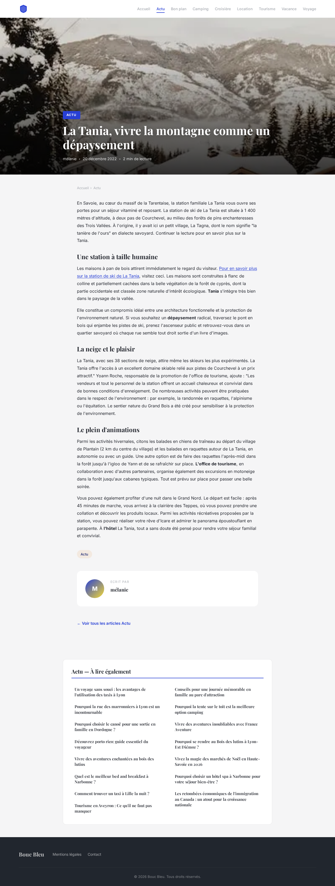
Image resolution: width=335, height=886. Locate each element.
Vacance (289, 9)
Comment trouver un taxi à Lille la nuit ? (112, 793)
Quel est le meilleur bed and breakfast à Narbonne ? (111, 779)
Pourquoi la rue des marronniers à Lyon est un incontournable (117, 709)
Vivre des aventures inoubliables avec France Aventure (216, 726)
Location (245, 9)
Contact (94, 854)
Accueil (143, 9)
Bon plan (178, 9)
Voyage (309, 9)
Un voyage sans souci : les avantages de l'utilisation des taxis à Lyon (110, 692)
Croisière (223, 9)
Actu (161, 9)
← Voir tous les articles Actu (103, 623)
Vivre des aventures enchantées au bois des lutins (114, 761)
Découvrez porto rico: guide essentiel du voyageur (111, 744)
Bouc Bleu (31, 854)
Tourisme (267, 9)
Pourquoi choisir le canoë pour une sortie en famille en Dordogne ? (115, 726)
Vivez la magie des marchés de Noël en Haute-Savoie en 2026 (217, 761)
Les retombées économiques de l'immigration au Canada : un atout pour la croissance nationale (216, 799)
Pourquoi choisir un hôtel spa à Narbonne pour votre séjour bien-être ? (217, 779)
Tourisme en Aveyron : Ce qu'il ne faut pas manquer (113, 808)
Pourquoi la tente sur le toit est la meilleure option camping (215, 709)
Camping (201, 9)
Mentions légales (67, 854)
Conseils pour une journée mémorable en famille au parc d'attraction (213, 692)
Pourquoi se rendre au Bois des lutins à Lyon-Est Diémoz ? (216, 744)
